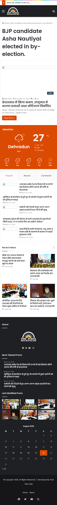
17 (6, 453)
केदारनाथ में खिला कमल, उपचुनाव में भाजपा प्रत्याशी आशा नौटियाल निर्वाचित (26, 104)
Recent (27, 175)
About (31, 492)
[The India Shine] (13, 11)
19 (21, 453)
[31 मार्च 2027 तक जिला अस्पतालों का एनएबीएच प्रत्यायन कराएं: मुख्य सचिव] (28, 415)
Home (6, 23)
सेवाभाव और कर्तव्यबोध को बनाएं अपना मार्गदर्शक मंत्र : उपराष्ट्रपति (27, 3)
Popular (9, 175)
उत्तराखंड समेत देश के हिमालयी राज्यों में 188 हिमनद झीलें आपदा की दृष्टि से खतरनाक (36, 187)
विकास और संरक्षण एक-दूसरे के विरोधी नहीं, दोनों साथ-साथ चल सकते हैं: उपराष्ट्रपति (42, 303)
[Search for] (53, 12)
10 (6, 447)
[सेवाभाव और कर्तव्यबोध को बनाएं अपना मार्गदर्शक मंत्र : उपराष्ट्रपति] (42, 261)
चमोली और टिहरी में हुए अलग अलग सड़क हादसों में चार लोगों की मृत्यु (34, 208)
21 (36, 453)
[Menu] (3, 12)
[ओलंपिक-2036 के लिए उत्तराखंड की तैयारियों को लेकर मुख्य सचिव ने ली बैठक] (14, 291)
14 (36, 447)
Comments (46, 175)
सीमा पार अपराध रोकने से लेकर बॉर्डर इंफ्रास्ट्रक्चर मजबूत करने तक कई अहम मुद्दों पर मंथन (13, 259)
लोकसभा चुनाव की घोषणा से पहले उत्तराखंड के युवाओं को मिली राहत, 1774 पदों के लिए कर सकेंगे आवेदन (27, 220)
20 (28, 453)
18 (13, 453)
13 (28, 447)
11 (13, 447)
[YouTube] (30, 348)
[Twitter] (26, 348)
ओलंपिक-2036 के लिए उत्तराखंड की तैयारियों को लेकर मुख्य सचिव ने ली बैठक (14, 303)
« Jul (4, 469)
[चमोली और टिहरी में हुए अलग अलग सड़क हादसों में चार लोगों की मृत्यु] (10, 211)
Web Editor (8, 99)
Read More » (9, 118)
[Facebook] (23, 348)
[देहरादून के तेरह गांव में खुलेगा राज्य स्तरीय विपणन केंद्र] (10, 404)
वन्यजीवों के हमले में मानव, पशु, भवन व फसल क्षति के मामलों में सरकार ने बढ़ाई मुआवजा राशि (36, 232)
